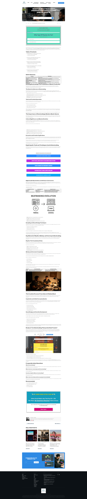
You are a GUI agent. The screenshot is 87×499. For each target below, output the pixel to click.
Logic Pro (48, 14)
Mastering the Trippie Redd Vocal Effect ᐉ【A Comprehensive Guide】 (55, 445)
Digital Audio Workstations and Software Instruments (34, 62)
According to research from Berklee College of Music (49, 91)
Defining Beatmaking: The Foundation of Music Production (34, 53)
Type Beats (35, 486)
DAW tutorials (35, 355)
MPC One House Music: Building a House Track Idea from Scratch (30, 445)
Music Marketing (36, 481)
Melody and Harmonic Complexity (31, 67)
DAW (34, 476)
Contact (23, 476)
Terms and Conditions (25, 478)
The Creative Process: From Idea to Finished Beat (33, 69)
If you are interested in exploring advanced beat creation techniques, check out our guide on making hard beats (40, 255)
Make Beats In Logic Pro (29, 385)
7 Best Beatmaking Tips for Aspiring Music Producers (48, 484)
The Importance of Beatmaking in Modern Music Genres (33, 57)
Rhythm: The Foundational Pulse (31, 66)
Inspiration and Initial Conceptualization (32, 70)
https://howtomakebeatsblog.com (52, 359)
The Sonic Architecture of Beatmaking (32, 54)
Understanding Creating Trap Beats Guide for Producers (49, 482)
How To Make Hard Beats (30, 386)
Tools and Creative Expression (31, 55)
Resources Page (24, 475)
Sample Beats (44, 442)
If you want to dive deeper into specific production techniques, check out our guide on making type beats (39, 230)
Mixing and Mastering (36, 480)
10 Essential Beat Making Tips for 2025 (31, 384)
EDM (31, 442)
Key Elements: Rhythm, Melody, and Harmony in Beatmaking (34, 65)
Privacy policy (24, 477)
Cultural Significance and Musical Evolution (32, 58)
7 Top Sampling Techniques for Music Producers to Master (42, 445)
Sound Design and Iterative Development (32, 71)
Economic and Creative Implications (31, 59)
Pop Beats (35, 482)
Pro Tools (56, 442)
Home (23, 474)
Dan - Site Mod (34, 417)
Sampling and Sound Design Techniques (32, 63)
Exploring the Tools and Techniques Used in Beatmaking (33, 61)
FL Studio (35, 478)
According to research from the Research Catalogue (32, 120)
